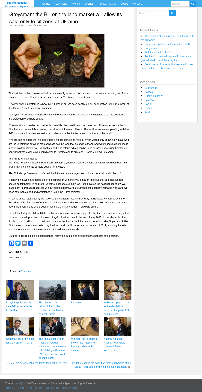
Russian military (107, 3)
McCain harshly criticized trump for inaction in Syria (39, 363)
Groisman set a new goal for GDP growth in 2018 (20, 340)
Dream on (76, 302)
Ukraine (137, 3)
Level (18, 383)
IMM (30, 25)
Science (89, 3)
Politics (46, 3)
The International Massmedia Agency (17, 4)
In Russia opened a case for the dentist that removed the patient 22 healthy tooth (117, 308)
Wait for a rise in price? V (158, 52)
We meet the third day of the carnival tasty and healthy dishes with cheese (84, 344)
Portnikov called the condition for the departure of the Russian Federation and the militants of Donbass (101, 364)
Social (124, 3)
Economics (61, 3)
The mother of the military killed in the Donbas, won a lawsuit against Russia (51, 308)
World (76, 3)
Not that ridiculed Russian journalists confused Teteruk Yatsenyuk (114, 344)
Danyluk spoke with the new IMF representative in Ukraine (19, 306)
